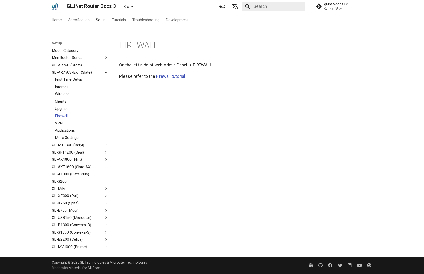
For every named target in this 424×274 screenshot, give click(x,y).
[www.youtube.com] (359, 265)
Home (57, 19)
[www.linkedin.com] (349, 265)
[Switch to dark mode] (222, 6)
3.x (126, 6)
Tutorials (119, 19)
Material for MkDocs (85, 268)
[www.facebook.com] (330, 265)
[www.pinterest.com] (369, 265)
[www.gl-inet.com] (310, 265)
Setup (101, 19)
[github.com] (320, 265)
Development (177, 19)
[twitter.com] (340, 265)
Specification (79, 19)
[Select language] (235, 6)
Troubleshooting (145, 19)
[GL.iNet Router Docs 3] (55, 6)
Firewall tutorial (170, 76)
